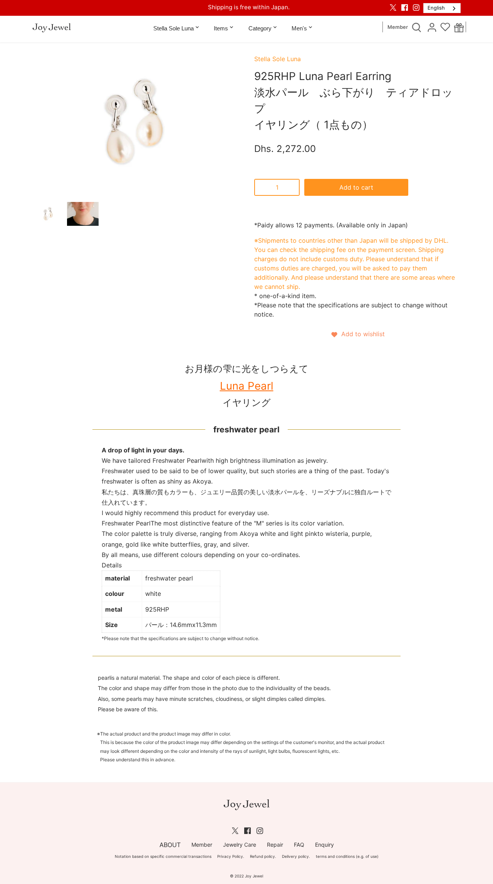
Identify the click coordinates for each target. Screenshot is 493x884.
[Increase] (292, 187)
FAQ (299, 844)
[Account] (432, 27)
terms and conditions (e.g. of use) (347, 856)
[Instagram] (416, 7)
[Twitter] (393, 7)
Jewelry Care (239, 844)
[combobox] (442, 8)
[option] (48, 214)
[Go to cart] (459, 27)
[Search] (416, 27)
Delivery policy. (296, 856)
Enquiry (324, 844)
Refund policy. (263, 856)
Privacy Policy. (230, 856)
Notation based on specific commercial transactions (163, 856)
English (436, 8)
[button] (357, 334)
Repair (275, 844)
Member (397, 27)
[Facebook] (404, 7)
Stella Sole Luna (277, 59)
